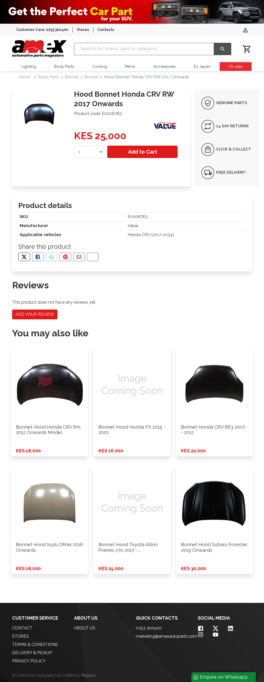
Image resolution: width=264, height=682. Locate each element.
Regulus (88, 675)
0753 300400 (149, 628)
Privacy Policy (29, 661)
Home (24, 76)
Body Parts (64, 66)
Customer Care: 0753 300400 (42, 30)
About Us (84, 628)
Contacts (105, 30)
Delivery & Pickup (32, 652)
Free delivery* (230, 172)
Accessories (165, 66)
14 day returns (232, 126)
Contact (22, 628)
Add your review (34, 314)
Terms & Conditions (35, 644)
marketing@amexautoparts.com (166, 636)
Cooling (99, 66)
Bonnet (72, 76)
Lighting (28, 66)
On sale (236, 66)
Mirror (130, 66)
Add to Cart (142, 152)
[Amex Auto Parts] (39, 48)
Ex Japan (202, 66)
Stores (83, 30)
